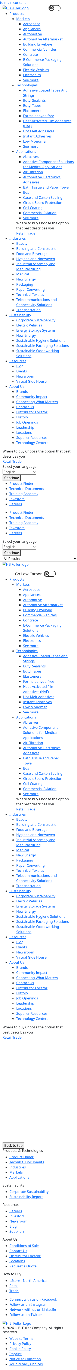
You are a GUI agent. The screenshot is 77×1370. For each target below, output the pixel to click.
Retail (20, 233)
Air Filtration (33, 172)
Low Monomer (35, 141)
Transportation (28, 310)
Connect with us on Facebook (33, 1299)
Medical (22, 274)
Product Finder (21, 483)
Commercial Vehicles (40, 49)
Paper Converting (30, 289)
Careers (15, 504)
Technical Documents (26, 488)
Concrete (30, 54)
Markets (23, 18)
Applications (26, 151)
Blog (20, 366)
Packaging (24, 284)
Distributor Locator (31, 412)
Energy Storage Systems (36, 330)
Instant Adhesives (37, 136)
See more (30, 80)
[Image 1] (17, 1323)
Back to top (13, 1145)
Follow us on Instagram (28, 1304)
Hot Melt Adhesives (38, 131)
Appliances (32, 29)
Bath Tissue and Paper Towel (46, 187)
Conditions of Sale (24, 1245)
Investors (17, 499)
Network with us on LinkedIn (32, 1309)
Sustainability (20, 315)
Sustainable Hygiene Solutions (40, 340)
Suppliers (17, 1231)
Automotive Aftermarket (43, 39)
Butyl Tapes (32, 105)
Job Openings (27, 422)
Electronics (32, 75)
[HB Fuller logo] (16, 7)
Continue (11, 477)
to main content (13, 2)
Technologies (27, 85)
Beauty (21, 243)
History (22, 417)
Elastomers (32, 110)
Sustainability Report (26, 1196)
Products (16, 13)
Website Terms (21, 1338)
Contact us (13, 1076)
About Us (16, 386)
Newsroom (25, 376)
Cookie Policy (20, 1348)
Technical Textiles (30, 294)
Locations (24, 432)
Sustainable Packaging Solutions (42, 345)
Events (21, 371)
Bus (26, 192)
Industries (17, 238)
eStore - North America (28, 1280)
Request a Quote (23, 1266)
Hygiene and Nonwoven (35, 258)
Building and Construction (37, 248)
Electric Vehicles (36, 69)
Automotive (32, 34)
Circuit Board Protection (42, 202)
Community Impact (31, 396)
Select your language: (20, 466)
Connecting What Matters (37, 401)
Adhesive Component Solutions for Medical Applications (40, 732)
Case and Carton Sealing (42, 197)
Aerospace (31, 23)
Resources (17, 361)
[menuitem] (41, 123)
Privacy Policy (20, 1343)
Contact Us (25, 407)
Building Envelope (37, 44)
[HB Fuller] (16, 564)
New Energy (26, 279)
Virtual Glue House (31, 381)
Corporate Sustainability (35, 320)
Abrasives (31, 156)
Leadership (25, 427)
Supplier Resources (31, 437)
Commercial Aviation (39, 212)
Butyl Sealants (34, 100)
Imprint (15, 1353)
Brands (22, 391)
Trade (30, 233)
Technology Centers (32, 442)
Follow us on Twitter (25, 1314)
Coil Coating (33, 207)
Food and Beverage (31, 253)
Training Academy (23, 493)
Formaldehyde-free (38, 115)
